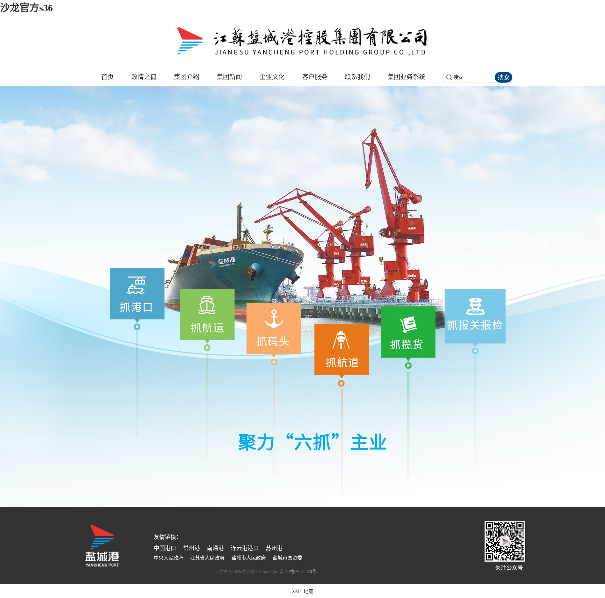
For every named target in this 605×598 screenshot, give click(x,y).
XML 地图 (302, 591)
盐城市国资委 (287, 558)
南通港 (215, 548)
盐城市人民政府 (248, 558)
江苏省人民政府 (207, 558)
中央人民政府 (168, 558)
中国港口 (165, 548)
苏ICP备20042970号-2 (300, 571)
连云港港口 (245, 548)
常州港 (191, 548)
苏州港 (274, 548)
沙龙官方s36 (26, 7)
